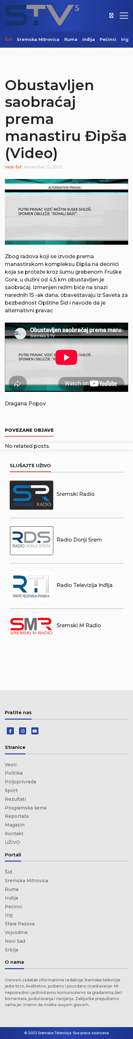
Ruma (70, 39)
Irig (125, 39)
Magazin (15, 825)
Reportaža (17, 816)
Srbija (11, 950)
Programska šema (25, 808)
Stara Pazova (20, 924)
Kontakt (14, 833)
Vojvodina (16, 932)
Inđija (88, 39)
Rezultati (15, 799)
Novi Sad (15, 941)
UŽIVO (12, 842)
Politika (14, 773)
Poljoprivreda (20, 782)
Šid (8, 39)
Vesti (10, 167)
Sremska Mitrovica (38, 39)
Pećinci (108, 39)
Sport (11, 790)
